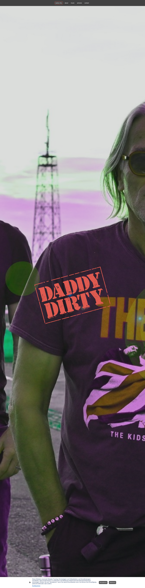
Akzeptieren (103, 582)
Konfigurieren (36, 586)
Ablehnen (112, 582)
